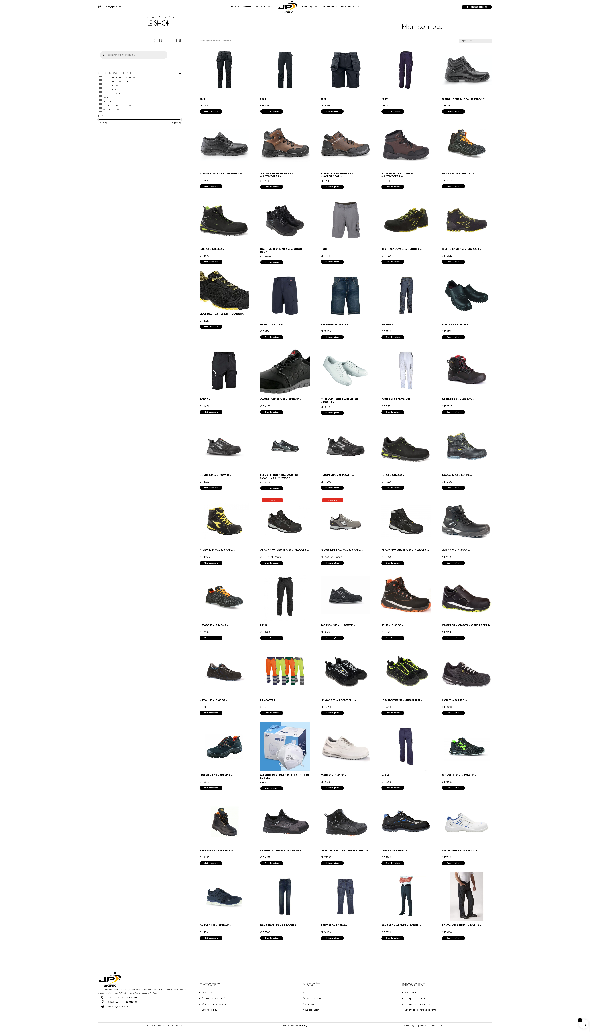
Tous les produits (113, 93)
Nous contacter (350, 6)
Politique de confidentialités (430, 1025)
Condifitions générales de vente (420, 1010)
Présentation (250, 6)
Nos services (268, 6)
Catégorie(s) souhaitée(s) (117, 73)
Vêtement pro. (110, 85)
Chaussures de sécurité (116, 105)
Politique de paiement (415, 998)
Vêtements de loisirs (114, 81)
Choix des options (211, 111)
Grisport (108, 101)
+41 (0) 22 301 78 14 (478, 7)
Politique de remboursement (418, 1004)
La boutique (307, 6)
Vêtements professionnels (118, 77)
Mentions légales (410, 1025)
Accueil (235, 6)
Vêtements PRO (209, 1010)
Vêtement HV (110, 89)
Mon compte (327, 6)
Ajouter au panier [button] (271, 788)
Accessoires (109, 109)
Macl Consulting (299, 1025)
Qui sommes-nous (312, 998)
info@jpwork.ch (113, 6)
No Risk (107, 97)
